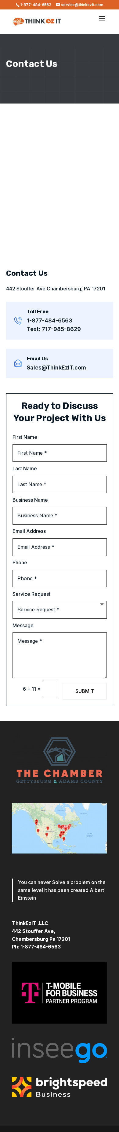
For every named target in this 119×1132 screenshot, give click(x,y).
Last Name (25, 468)
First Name (25, 437)
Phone (20, 562)
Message (23, 625)
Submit (84, 691)
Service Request (31, 594)
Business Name (30, 500)
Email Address (29, 531)
